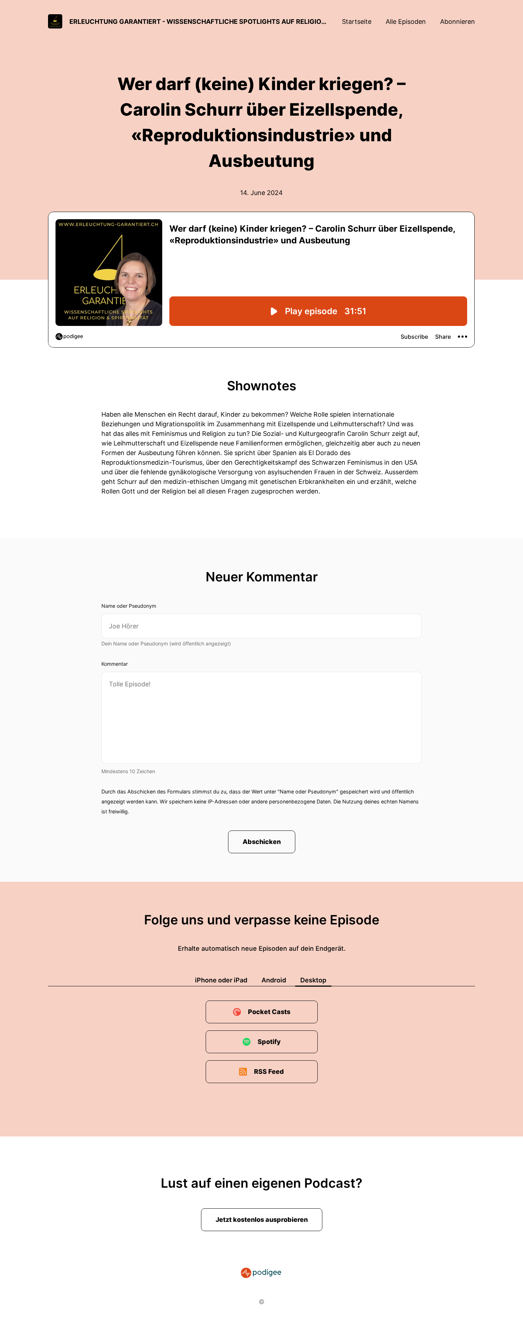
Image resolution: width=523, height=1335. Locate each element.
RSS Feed (269, 1071)
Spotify (269, 1041)
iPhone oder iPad (221, 980)
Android (274, 980)
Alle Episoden (406, 21)
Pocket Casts (269, 1011)
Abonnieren (457, 21)
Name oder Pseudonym (128, 606)
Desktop (313, 980)
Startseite (356, 21)
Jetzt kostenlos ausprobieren (262, 1219)
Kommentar (114, 664)
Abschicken (262, 841)
